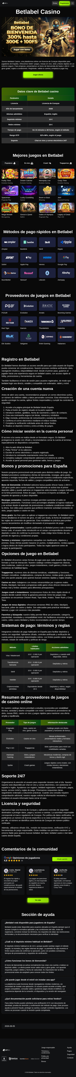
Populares (8, 163)
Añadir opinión (62, 859)
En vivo (27, 163)
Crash (45, 163)
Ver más (38, 900)
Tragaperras (64, 163)
